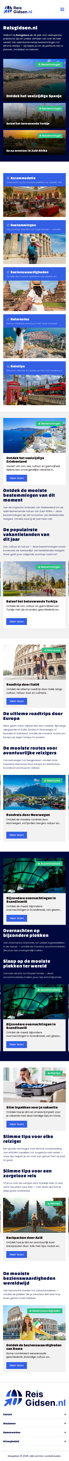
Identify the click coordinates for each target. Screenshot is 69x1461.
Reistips (55, 1073)
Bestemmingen (50, 423)
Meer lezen (17, 478)
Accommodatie (50, 863)
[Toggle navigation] (62, 9)
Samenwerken (11, 1432)
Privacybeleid (11, 1441)
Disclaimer (9, 1423)
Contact (7, 1414)
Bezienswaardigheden (46, 1310)
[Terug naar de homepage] (17, 9)
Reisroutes (53, 650)
